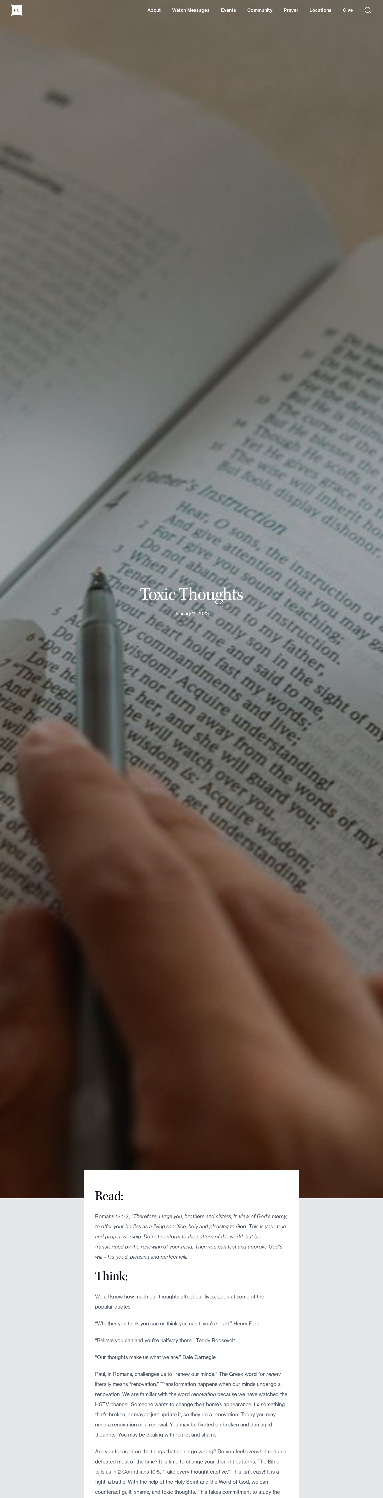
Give (348, 10)
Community (260, 10)
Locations (321, 10)
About (154, 10)
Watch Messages (191, 10)
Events (228, 10)
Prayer (291, 10)
